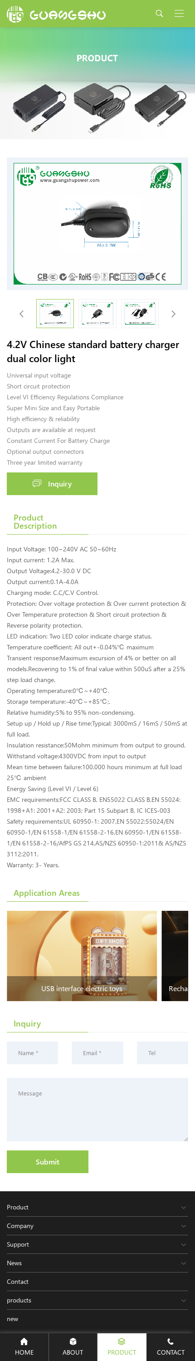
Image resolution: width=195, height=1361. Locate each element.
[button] (173, 313)
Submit (47, 1161)
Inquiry (60, 483)
